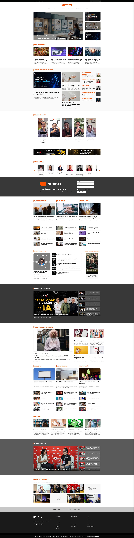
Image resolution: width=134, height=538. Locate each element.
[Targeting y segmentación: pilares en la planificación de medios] (59, 404)
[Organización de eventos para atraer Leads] (37, 393)
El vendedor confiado (91, 403)
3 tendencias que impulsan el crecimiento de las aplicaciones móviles (93, 228)
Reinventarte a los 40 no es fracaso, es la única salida (88, 89)
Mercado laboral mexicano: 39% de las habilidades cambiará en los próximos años (92, 60)
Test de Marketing (90, 519)
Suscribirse (81, 191)
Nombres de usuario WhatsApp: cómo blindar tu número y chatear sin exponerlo (75, 432)
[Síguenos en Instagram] (34, 524)
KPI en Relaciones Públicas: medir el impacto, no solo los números (71, 86)
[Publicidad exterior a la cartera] (44, 374)
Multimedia (71, 8)
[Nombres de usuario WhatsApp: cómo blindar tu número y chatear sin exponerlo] (75, 427)
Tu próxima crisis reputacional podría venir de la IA (87, 100)
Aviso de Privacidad (90, 526)
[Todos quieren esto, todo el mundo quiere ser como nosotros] (82, 409)
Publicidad (58, 524)
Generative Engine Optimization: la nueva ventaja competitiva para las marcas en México (92, 432)
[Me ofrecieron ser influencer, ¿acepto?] (37, 398)
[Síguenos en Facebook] (37, 524)
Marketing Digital (59, 519)
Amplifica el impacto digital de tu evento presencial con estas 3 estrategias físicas (75, 60)
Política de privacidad (95, 536)
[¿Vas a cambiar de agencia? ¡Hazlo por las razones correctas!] (59, 393)
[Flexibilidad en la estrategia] (67, 374)
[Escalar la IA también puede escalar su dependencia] (47, 80)
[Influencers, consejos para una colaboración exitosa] (37, 244)
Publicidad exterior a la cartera (43, 381)
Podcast (78, 8)
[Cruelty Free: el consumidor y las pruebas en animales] (59, 228)
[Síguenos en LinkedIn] (42, 524)
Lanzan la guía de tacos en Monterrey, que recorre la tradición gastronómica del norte (41, 60)
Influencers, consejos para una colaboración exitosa (47, 244)
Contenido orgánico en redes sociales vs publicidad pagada (97, 342)
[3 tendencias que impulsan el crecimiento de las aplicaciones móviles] (82, 228)
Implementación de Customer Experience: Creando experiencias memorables (89, 218)
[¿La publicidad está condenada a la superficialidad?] (81, 350)
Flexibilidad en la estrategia (64, 381)
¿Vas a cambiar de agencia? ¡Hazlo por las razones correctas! (70, 393)
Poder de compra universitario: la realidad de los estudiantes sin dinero (41, 432)
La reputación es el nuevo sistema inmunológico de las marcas (92, 19)
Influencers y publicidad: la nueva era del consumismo (93, 393)
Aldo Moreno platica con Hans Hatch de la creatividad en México (93, 398)
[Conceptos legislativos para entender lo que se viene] (59, 233)
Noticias (56, 8)
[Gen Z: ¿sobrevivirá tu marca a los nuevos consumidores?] (44, 209)
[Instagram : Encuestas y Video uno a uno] (59, 409)
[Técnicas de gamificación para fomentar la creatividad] (37, 228)
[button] (92, 266)
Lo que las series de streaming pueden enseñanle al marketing (88, 76)
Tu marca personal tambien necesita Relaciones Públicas (92, 28)
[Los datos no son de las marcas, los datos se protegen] (71, 96)
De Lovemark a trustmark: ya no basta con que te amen (88, 82)
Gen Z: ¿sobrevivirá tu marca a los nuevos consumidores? (44, 217)
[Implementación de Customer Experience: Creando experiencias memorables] (89, 209)
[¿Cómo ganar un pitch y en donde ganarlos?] (89, 374)
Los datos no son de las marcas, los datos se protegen (71, 105)
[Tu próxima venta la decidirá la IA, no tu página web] (58, 26)
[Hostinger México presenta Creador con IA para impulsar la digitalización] (58, 51)
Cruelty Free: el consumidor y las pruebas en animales (70, 228)
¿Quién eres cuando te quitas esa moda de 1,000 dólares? (88, 95)
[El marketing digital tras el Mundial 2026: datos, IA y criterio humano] (58, 427)
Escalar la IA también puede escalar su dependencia (92, 38)
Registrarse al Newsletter (91, 522)
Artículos (48, 8)
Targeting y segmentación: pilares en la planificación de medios (70, 404)
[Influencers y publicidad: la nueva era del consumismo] (82, 393)
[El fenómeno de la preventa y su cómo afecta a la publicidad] (97, 350)
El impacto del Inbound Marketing (93, 243)
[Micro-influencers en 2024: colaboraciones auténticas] (37, 409)
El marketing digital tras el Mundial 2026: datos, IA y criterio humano (58, 432)
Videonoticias (73, 524)
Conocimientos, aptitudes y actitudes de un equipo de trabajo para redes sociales (47, 239)
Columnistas (62, 8)
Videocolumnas (74, 522)
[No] (132, 536)
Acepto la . (84, 189)
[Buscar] (99, 1)
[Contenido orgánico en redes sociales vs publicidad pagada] (97, 333)
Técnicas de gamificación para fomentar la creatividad (47, 228)
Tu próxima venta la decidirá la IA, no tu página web (59, 38)
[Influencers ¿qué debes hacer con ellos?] (37, 404)
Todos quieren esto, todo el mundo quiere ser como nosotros (93, 409)
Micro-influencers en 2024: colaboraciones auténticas (46, 409)
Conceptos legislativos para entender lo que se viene (69, 233)
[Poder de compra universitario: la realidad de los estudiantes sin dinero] (41, 427)
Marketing (58, 522)
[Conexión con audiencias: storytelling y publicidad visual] (59, 398)
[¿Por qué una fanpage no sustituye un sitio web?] (67, 209)
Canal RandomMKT (74, 526)
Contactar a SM (90, 524)
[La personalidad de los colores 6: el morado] (82, 233)
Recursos (84, 8)
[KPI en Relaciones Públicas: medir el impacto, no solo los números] (71, 77)
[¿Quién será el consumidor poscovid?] (82, 239)
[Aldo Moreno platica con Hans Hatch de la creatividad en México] (82, 398)
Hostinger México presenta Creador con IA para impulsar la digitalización (58, 60)
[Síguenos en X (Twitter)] (39, 524)
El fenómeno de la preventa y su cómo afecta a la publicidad (96, 359)
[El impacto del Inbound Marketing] (82, 244)
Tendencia (58, 526)
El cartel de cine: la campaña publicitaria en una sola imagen (80, 342)
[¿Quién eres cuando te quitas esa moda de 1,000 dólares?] (53, 341)
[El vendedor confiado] (82, 404)
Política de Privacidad (86, 189)
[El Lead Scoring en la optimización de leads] (59, 239)
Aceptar (88, 536)
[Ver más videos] (89, 314)
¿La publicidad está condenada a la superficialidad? (79, 359)
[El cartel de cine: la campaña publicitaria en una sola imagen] (81, 333)
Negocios (57, 528)
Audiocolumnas (74, 519)
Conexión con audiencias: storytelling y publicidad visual (69, 398)
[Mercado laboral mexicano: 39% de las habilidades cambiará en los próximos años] (93, 51)
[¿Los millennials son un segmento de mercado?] (37, 233)
